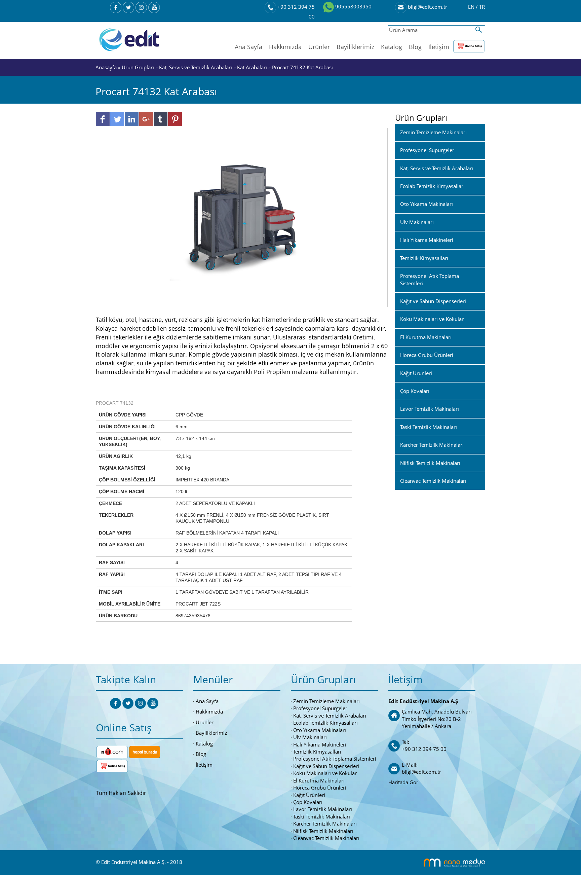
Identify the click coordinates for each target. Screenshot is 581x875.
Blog (415, 47)
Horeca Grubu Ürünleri (319, 787)
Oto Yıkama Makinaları (319, 730)
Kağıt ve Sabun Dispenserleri (326, 766)
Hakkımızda (285, 47)
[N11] (112, 751)
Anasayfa (106, 67)
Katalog (391, 47)
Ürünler (319, 47)
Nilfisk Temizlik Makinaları (323, 831)
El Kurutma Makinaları (319, 780)
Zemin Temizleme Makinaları (326, 701)
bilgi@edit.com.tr (426, 6)
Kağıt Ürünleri (309, 795)
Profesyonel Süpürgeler (320, 708)
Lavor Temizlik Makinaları (322, 809)
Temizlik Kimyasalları (317, 751)
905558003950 (353, 6)
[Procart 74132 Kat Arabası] (241, 217)
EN (472, 6)
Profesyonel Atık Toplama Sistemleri (334, 758)
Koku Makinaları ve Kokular (325, 773)
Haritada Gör (403, 782)
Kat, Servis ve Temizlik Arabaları (195, 67)
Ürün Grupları (138, 67)
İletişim (438, 47)
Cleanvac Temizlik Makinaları (326, 838)
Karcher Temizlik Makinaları (325, 823)
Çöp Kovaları (307, 802)
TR (482, 6)
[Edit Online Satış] (469, 44)
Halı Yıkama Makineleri (319, 744)
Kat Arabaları (252, 67)
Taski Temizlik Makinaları (321, 816)
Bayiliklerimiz (355, 47)
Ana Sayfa (248, 47)
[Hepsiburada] (144, 751)
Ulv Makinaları (310, 737)
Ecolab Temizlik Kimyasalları (325, 722)
